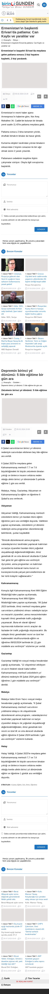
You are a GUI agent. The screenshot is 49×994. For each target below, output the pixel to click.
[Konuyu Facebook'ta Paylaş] (3, 106)
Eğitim (19, 785)
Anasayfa (7, 40)
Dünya (15, 40)
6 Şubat (13, 785)
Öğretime (34, 785)
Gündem (16, 382)
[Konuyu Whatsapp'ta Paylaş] (13, 106)
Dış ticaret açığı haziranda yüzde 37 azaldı (11, 926)
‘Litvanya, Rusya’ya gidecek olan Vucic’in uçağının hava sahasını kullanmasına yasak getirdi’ (11, 279)
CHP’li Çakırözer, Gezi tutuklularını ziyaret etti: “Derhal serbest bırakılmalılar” (34, 929)
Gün (23, 785)
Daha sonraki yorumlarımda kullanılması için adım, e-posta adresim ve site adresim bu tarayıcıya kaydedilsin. (23, 220)
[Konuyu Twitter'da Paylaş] (8, 106)
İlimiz (28, 785)
